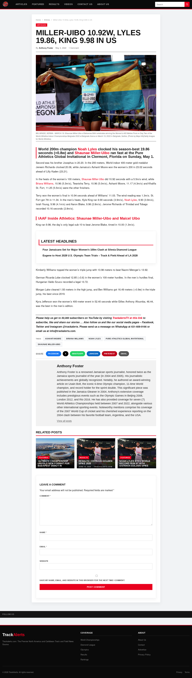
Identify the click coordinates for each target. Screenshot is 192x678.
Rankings (85, 659)
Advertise (142, 649)
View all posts (64, 421)
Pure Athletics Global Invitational (125, 339)
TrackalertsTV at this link (127, 318)
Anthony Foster (46, 47)
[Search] (187, 4)
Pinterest (109, 354)
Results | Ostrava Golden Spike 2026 (95, 462)
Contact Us (85, 4)
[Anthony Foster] (47, 371)
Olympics (85, 649)
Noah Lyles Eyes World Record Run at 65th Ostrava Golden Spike (134, 463)
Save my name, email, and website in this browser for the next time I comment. (82, 580)
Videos (68, 4)
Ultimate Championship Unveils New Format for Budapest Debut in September (53, 464)
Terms (187, 672)
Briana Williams (44, 183)
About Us (103, 4)
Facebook (53, 354)
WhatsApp (77, 354)
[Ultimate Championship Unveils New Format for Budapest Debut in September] (55, 453)
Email (124, 354)
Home (38, 19)
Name (43, 532)
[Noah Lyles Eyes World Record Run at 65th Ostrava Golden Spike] (137, 453)
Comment (45, 495)
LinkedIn (93, 354)
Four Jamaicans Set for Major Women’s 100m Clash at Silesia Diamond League (89, 249)
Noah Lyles (87, 149)
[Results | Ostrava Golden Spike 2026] (96, 453)
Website (44, 561)
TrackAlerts (13, 672)
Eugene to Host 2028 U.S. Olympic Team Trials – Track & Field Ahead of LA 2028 (90, 255)
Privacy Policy (144, 654)
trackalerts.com (103, 466)
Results (54, 4)
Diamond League (88, 644)
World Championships (90, 639)
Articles (21, 4)
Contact (141, 644)
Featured (38, 4)
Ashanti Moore (53, 339)
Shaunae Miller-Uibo (92, 153)
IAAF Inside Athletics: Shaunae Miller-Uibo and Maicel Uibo (89, 218)
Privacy (179, 672)
